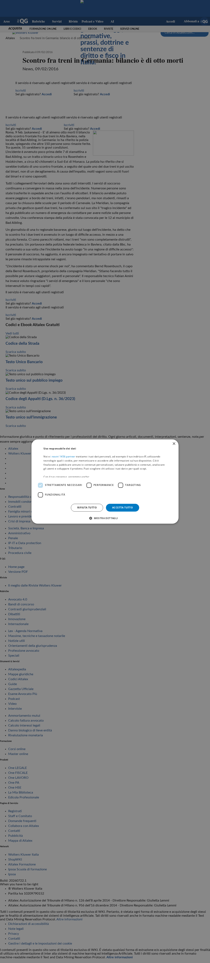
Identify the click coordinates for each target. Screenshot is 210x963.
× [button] (173, 443)
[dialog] (105, 481)
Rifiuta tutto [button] (87, 507)
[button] (105, 518)
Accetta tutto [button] (122, 507)
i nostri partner (62, 456)
